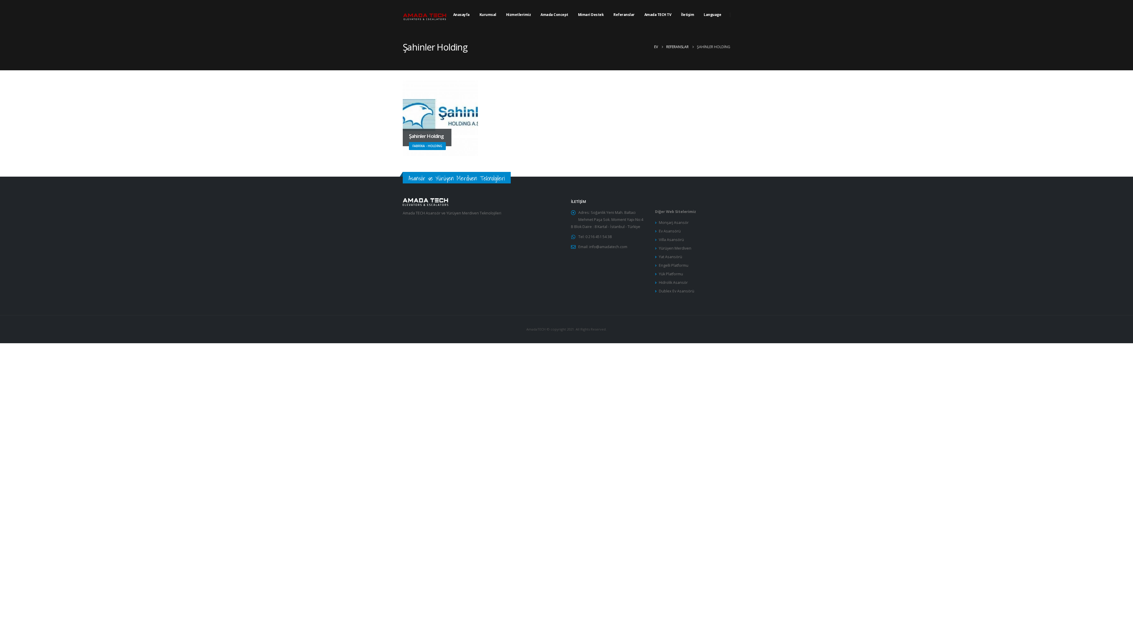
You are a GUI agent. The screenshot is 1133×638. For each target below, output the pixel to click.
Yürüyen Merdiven (675, 248)
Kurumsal (487, 14)
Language (712, 14)
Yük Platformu (671, 273)
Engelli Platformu (673, 265)
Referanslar (624, 14)
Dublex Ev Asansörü (676, 291)
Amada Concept (554, 14)
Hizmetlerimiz (518, 14)
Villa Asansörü (671, 239)
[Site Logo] (425, 15)
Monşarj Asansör (674, 222)
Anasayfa (461, 14)
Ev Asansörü (670, 231)
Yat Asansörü (670, 256)
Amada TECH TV (658, 14)
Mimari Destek (591, 14)
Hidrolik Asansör (673, 282)
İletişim (687, 14)
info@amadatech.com (608, 246)
